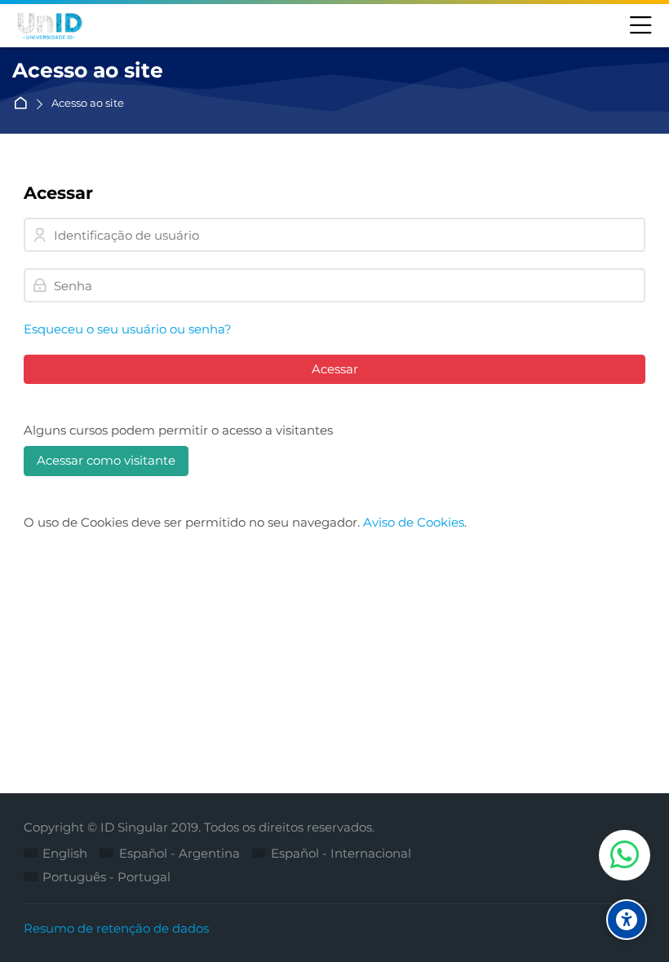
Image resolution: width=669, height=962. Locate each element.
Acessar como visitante (106, 460)
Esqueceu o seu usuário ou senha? (128, 329)
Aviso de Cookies (413, 522)
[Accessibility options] (626, 919)
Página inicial (23, 104)
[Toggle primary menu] (641, 26)
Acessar (335, 369)
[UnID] (49, 26)
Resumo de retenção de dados (116, 928)
